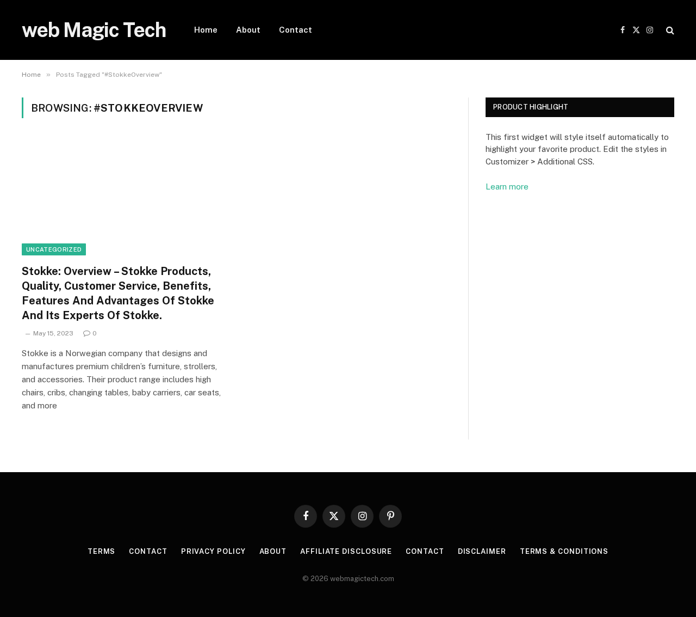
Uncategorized (54, 249)
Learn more (507, 186)
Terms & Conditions (564, 551)
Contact (295, 29)
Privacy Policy (213, 551)
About (248, 29)
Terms (102, 551)
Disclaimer (482, 551)
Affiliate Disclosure (346, 551)
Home (205, 29)
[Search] (669, 30)
